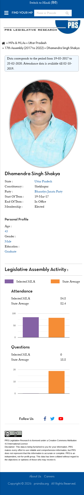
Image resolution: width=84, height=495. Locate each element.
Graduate (10, 251)
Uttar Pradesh (43, 181)
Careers (49, 476)
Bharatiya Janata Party (49, 191)
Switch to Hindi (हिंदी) (43, 3)
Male (8, 241)
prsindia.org (41, 483)
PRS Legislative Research (17, 440)
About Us (35, 476)
